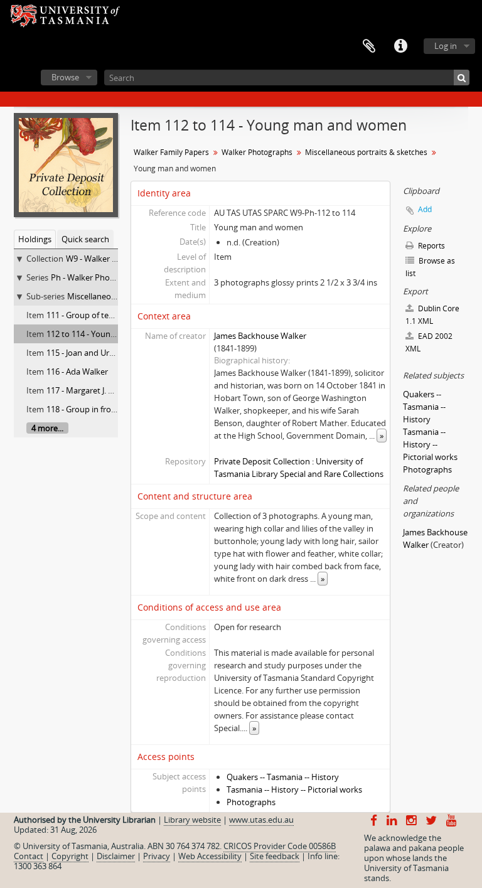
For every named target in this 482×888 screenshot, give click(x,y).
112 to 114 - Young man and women (113, 334)
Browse (65, 77)
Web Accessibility (210, 856)
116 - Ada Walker (77, 371)
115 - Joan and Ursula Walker (99, 352)
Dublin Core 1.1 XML (432, 314)
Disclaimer (116, 856)
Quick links (400, 46)
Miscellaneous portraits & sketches (366, 152)
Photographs (251, 802)
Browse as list (430, 267)
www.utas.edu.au (261, 819)
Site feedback (274, 856)
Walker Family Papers (171, 152)
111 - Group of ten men (89, 315)
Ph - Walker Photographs (97, 277)
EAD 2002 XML (429, 342)
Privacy (156, 856)
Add (425, 209)
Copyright (69, 856)
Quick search (85, 239)
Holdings (34, 239)
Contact (28, 856)
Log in (445, 45)
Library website (192, 819)
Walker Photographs (257, 152)
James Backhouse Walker (260, 335)
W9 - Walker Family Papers (115, 258)
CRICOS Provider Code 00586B (279, 846)
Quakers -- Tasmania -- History (283, 777)
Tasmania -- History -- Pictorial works (294, 789)
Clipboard (369, 46)
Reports (430, 245)
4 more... (47, 428)
